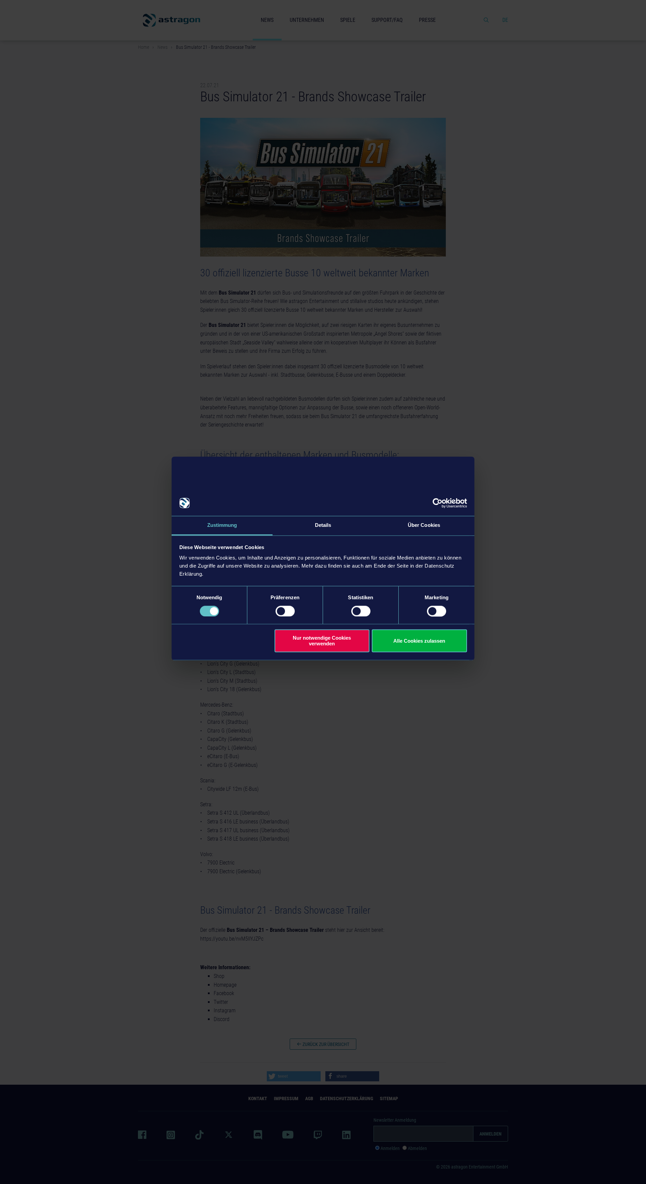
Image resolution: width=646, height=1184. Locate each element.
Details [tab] (323, 525)
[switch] (285, 611)
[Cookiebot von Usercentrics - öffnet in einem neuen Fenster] (437, 503)
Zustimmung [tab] (222, 525)
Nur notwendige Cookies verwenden (322, 641)
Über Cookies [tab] (424, 525)
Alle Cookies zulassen (419, 641)
